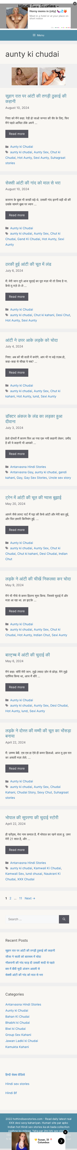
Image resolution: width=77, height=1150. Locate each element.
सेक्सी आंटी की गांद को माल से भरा (33, 183)
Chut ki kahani (44, 315)
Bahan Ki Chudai (17, 1016)
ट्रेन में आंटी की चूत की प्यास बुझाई (33, 497)
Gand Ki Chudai (28, 239)
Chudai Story (26, 792)
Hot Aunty (24, 157)
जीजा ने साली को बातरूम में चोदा (23, 956)
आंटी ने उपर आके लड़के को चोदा (31, 340)
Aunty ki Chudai (21, 146)
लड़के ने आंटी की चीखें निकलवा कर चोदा (38, 579)
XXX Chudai (25, 879)
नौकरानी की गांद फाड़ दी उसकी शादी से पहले (29, 962)
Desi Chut (63, 315)
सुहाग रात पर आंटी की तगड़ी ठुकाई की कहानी (30, 950)
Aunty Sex (41, 152)
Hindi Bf (11, 1093)
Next (30, 898)
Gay (19, 477)
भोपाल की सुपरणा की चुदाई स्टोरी (31, 817)
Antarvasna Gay (21, 472)
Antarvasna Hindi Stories (28, 467)
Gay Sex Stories (35, 477)
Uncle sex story (60, 477)
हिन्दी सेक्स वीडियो (15, 1075)
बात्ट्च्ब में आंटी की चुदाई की (27, 654)
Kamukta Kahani (17, 1047)
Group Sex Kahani (18, 1035)
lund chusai (34, 873)
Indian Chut (41, 635)
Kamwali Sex (14, 873)
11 (21, 898)
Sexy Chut (44, 792)
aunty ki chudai (21, 152)
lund (36, 396)
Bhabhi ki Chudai (17, 1022)
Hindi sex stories (17, 1084)
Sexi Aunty (41, 157)
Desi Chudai (48, 553)
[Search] (64, 919)
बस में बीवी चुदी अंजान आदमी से (22, 969)
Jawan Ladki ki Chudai (21, 1041)
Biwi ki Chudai (15, 1028)
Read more (17, 134)
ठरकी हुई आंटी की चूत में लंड (28, 264)
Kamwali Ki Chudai (47, 868)
